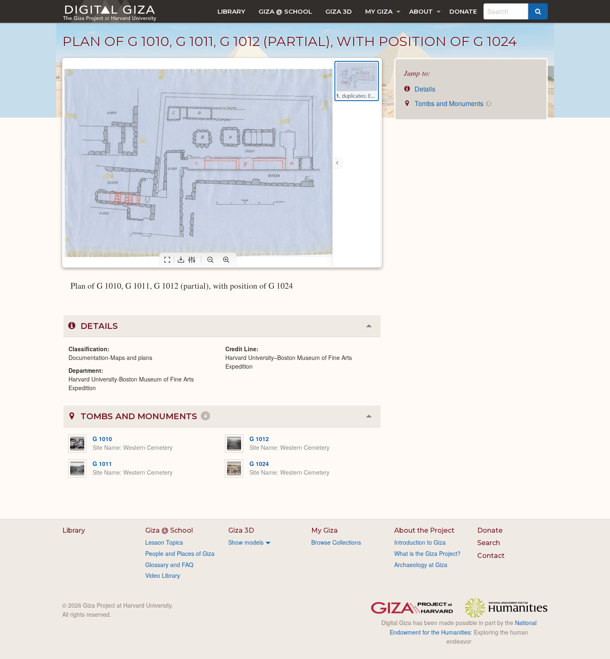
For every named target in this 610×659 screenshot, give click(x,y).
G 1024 (259, 463)
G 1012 (259, 439)
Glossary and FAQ (169, 564)
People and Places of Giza (180, 553)
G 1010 (102, 439)
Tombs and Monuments (451, 103)
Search (488, 543)
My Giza (379, 11)
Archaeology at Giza (420, 564)
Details (424, 89)
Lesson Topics (164, 542)
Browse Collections (336, 542)
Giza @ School (285, 11)
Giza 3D (338, 11)
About (421, 11)
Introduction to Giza (420, 542)
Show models (246, 542)
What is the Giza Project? (427, 553)
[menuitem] (231, 11)
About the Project (424, 530)
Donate (463, 11)
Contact (491, 556)
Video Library (162, 575)
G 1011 (102, 463)
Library (231, 11)
